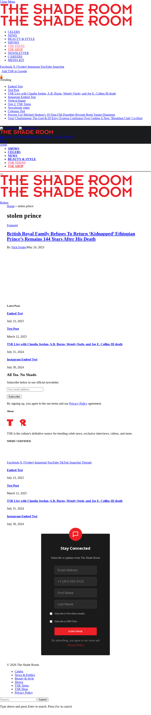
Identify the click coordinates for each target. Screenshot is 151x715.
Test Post (13, 90)
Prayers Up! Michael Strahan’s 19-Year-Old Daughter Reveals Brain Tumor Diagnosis (61, 114)
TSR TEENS (16, 46)
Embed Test (15, 86)
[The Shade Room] (19, 128)
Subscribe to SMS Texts (65, 621)
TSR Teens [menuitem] (22, 685)
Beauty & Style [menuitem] (24, 678)
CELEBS (14, 31)
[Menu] (1, 74)
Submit (43, 699)
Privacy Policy (78, 403)
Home (11, 206)
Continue (75, 631)
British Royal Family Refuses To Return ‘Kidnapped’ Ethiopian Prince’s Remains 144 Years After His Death (71, 236)
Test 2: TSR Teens (19, 104)
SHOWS (13, 42)
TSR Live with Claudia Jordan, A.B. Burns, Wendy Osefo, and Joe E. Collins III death (62, 93)
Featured (12, 225)
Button (4, 202)
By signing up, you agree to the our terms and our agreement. (54, 403)
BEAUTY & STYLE (21, 39)
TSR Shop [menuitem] (21, 689)
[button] (7, 1)
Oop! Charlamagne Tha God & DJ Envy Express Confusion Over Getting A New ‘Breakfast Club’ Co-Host (75, 118)
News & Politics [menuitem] (25, 675)
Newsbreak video (19, 107)
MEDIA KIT (16, 60)
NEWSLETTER (18, 53)
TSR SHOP (15, 49)
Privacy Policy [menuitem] (24, 692)
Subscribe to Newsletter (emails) (69, 613)
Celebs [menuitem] (19, 671)
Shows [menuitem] (19, 682)
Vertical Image (17, 100)
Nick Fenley (19, 247)
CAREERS (15, 56)
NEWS (12, 35)
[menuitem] (79, 671)
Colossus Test (16, 111)
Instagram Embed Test (22, 97)
